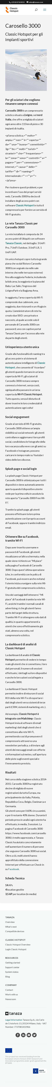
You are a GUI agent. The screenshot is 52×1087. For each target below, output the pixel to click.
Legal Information (13, 1019)
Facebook (13, 869)
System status (11, 971)
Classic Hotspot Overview (17, 944)
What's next (11, 926)
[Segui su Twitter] (34, 1035)
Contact (9, 989)
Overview (10, 922)
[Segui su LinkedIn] (23, 1035)
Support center (12, 967)
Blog (7, 976)
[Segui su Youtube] (29, 1035)
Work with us (11, 994)
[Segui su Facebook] (18, 1035)
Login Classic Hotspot (15, 949)
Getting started (12, 962)
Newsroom (10, 999)
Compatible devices (14, 931)
